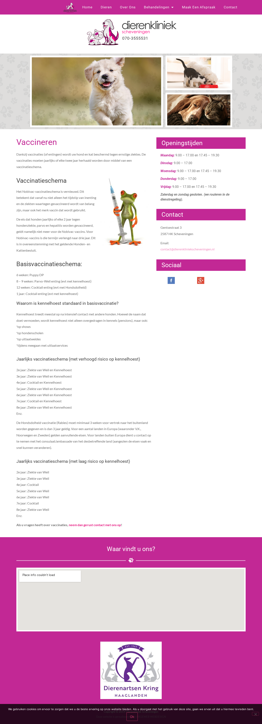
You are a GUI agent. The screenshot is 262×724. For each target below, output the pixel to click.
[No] (255, 714)
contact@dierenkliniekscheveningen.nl (187, 249)
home (87, 7)
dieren (106, 7)
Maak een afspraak (199, 7)
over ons (128, 7)
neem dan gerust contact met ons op (95, 525)
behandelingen (156, 7)
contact (230, 7)
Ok (132, 717)
